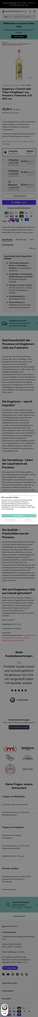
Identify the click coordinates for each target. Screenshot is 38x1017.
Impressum (32, 495)
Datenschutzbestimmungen (18, 495)
